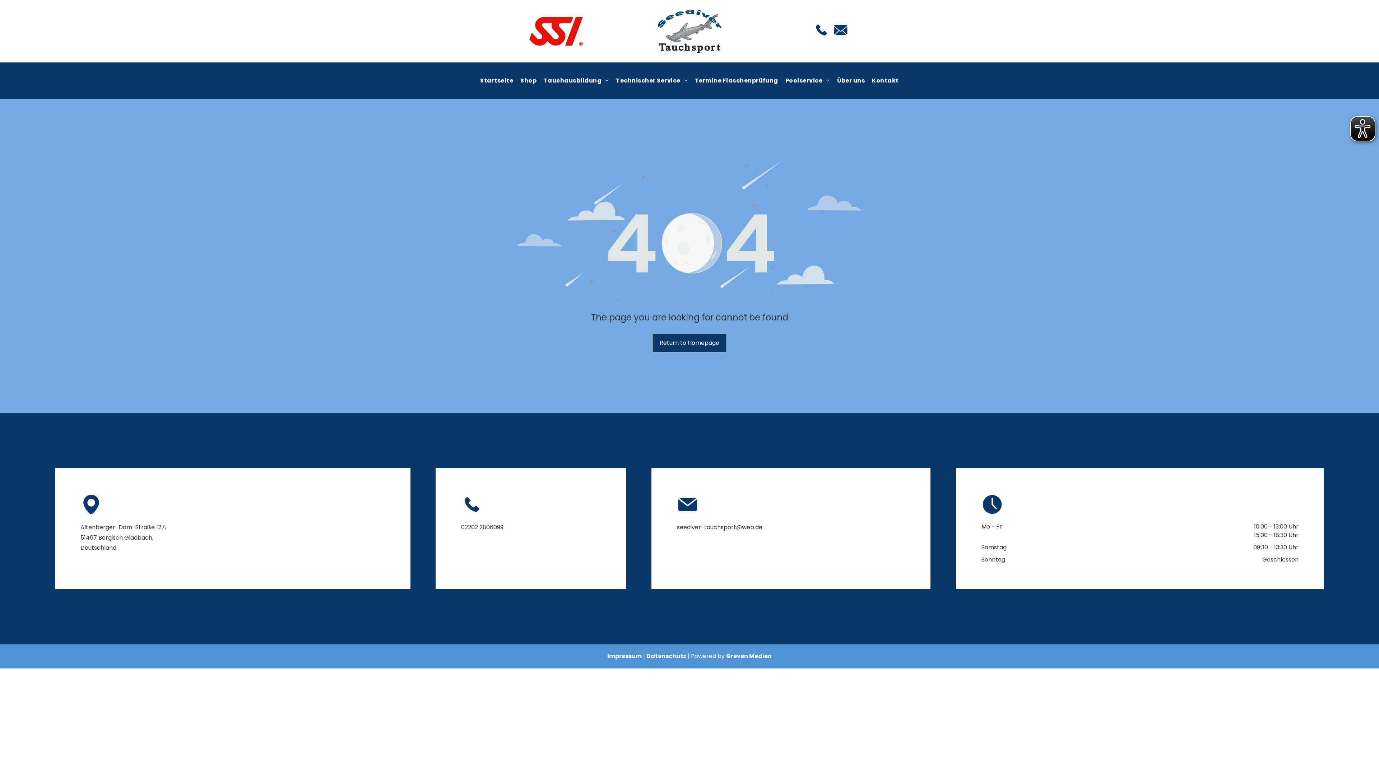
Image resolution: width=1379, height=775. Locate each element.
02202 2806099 (482, 527)
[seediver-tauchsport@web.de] (841, 37)
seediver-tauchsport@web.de (719, 527)
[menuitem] (497, 80)
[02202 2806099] (821, 36)
